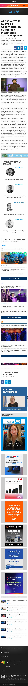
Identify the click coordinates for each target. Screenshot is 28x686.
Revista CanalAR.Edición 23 (7, 415)
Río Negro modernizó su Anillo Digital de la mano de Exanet (17, 601)
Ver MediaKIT (8, 666)
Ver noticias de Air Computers (14, 317)
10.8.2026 (10, 624)
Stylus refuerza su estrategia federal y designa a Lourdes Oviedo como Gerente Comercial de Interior (13, 270)
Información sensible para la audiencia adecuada (14, 661)
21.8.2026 (10, 603)
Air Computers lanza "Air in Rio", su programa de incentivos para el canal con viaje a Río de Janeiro (13, 307)
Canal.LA (21, 597)
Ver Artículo (3, 265)
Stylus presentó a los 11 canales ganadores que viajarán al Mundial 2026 (13, 249)
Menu (14, 1)
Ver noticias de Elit (14, 356)
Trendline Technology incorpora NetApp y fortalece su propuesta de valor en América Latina (16, 622)
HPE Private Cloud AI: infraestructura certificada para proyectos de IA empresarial (13, 312)
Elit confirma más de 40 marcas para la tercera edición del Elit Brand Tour (14, 326)
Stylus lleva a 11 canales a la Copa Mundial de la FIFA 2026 (12, 274)
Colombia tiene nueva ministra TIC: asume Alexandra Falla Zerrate (15, 615)
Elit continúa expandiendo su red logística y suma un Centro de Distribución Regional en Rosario (13, 346)
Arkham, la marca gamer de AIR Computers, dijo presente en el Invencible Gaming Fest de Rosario (12, 287)
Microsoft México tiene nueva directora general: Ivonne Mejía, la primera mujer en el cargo (16, 608)
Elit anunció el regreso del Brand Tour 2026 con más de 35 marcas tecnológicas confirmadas (13, 351)
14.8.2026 (10, 617)
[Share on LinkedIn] (18, 48)
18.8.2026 (10, 610)
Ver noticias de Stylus (14, 278)
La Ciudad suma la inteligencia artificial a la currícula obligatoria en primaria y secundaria (14, 408)
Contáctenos (6, 652)
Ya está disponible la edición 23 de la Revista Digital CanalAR (16, 676)
